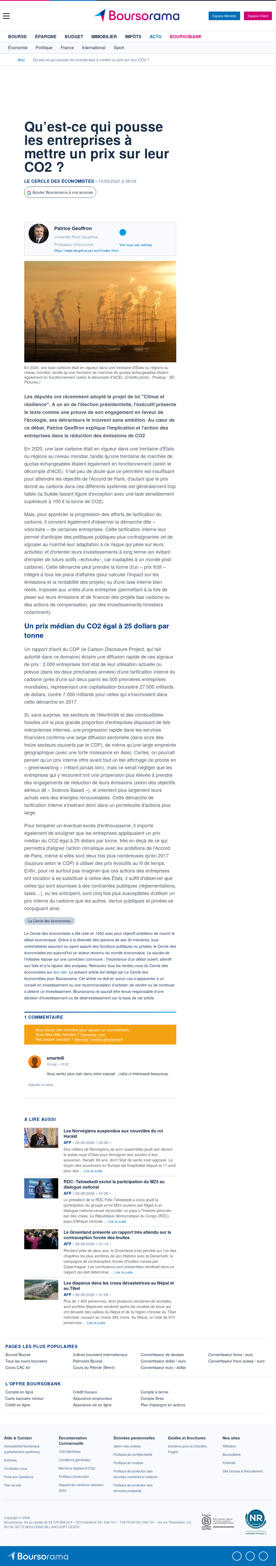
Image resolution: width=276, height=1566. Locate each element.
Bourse (17, 36)
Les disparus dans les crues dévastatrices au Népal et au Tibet (119, 1285)
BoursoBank (186, 36)
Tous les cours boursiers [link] (26, 1361)
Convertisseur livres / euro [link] (230, 1354)
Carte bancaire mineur (24, 1398)
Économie (17, 47)
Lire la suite (93, 1170)
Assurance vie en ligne (92, 1404)
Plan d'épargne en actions (163, 1404)
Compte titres (152, 1398)
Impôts (133, 36)
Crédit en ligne (17, 1404)
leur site (60, 972)
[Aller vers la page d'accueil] (138, 16)
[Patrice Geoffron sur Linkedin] (122, 232)
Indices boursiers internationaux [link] (100, 1354)
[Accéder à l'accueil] (7, 59)
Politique (44, 47)
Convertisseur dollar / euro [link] (163, 1361)
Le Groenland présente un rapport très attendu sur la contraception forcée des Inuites (117, 1234)
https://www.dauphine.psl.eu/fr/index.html (86, 250)
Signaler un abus (40, 1084)
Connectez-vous (93, 1034)
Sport (119, 47)
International (94, 47)
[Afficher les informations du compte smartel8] (34, 1061)
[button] (6, 16)
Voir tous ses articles (135, 244)
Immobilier (104, 36)
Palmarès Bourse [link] (87, 1361)
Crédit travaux (85, 1392)
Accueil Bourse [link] (18, 1354)
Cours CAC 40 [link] (17, 1367)
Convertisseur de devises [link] (162, 1354)
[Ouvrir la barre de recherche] (196, 16)
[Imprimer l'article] (10, 172)
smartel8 (55, 1058)
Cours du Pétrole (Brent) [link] (94, 1367)
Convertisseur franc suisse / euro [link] (236, 1361)
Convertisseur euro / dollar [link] (163, 1367)
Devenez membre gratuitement (99, 1039)
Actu (156, 36)
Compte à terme (154, 1392)
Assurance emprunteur (92, 1398)
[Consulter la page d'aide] (203, 16)
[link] (10, 1460)
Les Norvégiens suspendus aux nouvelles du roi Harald (113, 1133)
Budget (74, 36)
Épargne (46, 36)
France (67, 47)
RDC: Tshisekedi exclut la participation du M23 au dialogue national (114, 1184)
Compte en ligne (19, 1392)
